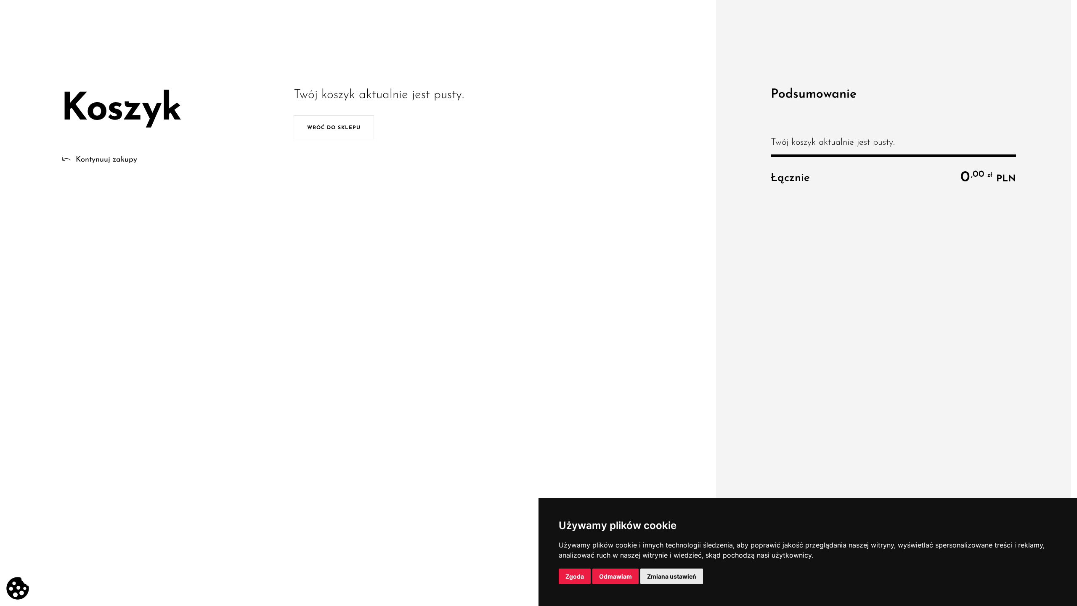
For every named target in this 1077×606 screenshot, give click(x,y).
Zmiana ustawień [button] (671, 576)
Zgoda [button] (574, 576)
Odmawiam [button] (615, 576)
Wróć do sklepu (334, 127)
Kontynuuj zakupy (106, 160)
